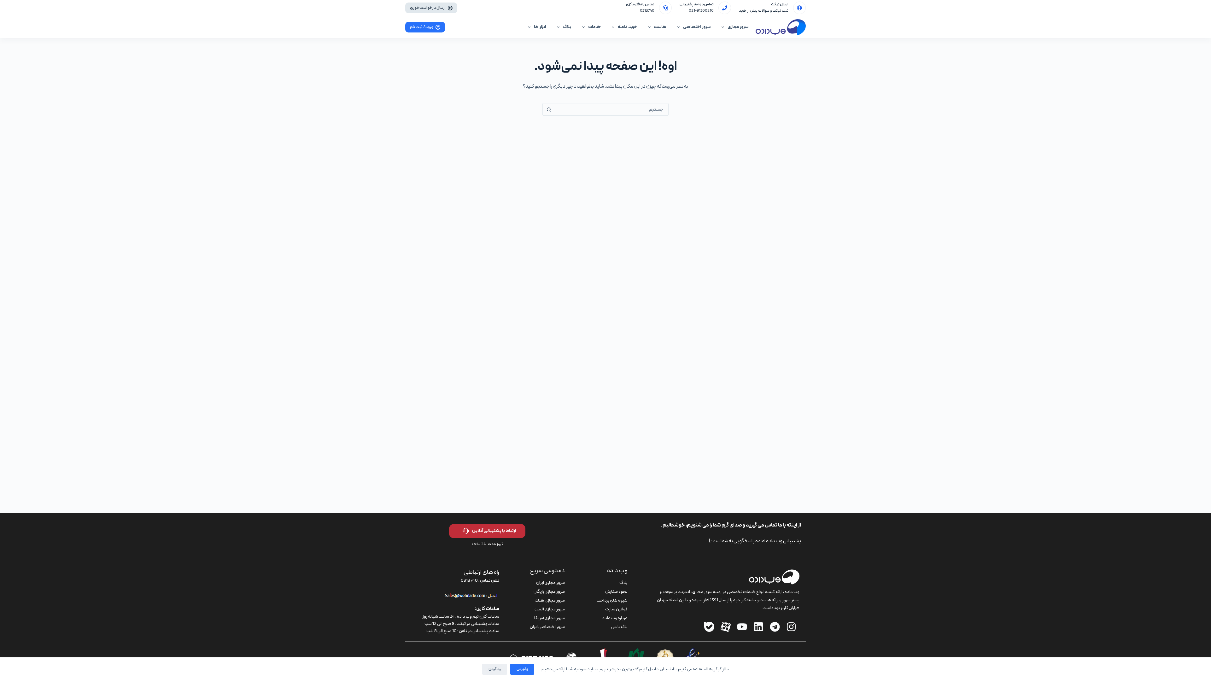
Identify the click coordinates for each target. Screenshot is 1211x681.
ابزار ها (540, 27)
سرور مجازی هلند (550, 600)
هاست (660, 27)
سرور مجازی (738, 27)
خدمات (594, 27)
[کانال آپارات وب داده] (725, 627)
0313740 (647, 11)
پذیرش (522, 669)
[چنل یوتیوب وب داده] (742, 627)
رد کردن (494, 669)
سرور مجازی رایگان (549, 591)
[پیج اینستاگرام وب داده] (791, 627)
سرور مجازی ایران (550, 582)
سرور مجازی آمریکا (549, 618)
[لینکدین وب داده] (758, 627)
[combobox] (611, 109)
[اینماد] (692, 652)
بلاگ (567, 27)
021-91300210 (701, 11)
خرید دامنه (627, 27)
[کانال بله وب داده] (709, 627)
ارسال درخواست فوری (428, 8)
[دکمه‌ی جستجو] (549, 109)
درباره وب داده (615, 618)
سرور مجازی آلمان (550, 609)
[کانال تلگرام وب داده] (775, 627)
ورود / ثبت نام (421, 27)
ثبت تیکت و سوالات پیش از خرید (763, 11)
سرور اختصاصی (697, 27)
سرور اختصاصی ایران (547, 627)
